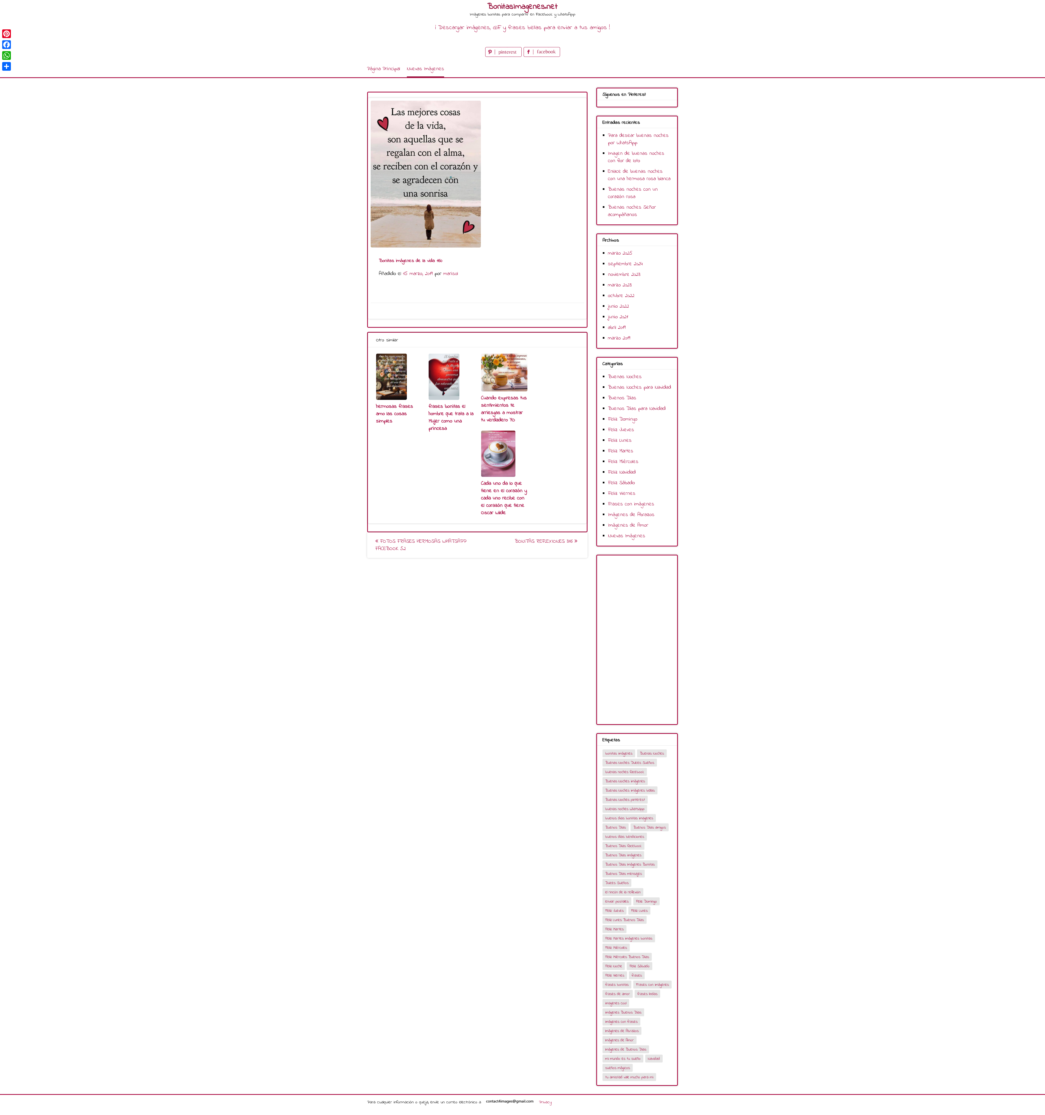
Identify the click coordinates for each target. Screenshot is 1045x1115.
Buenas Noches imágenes (625, 781)
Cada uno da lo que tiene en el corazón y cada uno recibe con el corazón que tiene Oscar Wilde (504, 498)
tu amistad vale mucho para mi (629, 1077)
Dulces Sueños (617, 883)
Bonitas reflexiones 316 (544, 541)
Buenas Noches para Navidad (639, 387)
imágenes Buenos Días (623, 1012)
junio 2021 (618, 317)
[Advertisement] (637, 639)
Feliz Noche (613, 966)
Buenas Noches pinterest (625, 800)
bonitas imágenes (618, 753)
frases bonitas (617, 985)
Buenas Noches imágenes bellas (630, 790)
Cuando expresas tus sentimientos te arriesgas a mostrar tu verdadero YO (504, 409)
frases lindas (647, 994)
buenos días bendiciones (624, 837)
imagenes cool (615, 1003)
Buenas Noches (625, 377)
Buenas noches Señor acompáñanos (632, 211)
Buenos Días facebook (623, 846)
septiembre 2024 (625, 264)
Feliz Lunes (620, 440)
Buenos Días (622, 398)
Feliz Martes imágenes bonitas (628, 938)
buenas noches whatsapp (624, 809)
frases (637, 975)
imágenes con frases (621, 1022)
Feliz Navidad (622, 472)
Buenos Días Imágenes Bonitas (630, 864)
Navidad (654, 1059)
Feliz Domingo (622, 419)
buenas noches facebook (624, 772)
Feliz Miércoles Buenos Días (627, 957)
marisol (450, 273)
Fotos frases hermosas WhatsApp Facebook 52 (420, 545)
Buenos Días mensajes (623, 874)
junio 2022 (618, 306)
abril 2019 (617, 327)
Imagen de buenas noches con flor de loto (636, 157)
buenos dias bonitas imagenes (629, 818)
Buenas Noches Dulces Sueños (629, 763)
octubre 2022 (621, 295)
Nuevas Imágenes (425, 69)
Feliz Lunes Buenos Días (624, 920)
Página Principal (383, 69)
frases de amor (617, 994)
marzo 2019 (619, 338)
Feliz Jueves (621, 430)
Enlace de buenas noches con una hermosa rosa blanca (639, 175)
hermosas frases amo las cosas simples (394, 414)
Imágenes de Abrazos (631, 514)
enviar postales (617, 901)
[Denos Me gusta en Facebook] (542, 55)
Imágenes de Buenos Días (625, 1049)
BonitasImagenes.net (522, 7)
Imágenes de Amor (628, 525)
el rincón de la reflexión (623, 892)
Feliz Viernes (621, 493)
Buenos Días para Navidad (637, 408)
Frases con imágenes (631, 504)
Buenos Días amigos (649, 827)
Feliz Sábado (621, 483)
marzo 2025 (620, 253)
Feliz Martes (620, 451)
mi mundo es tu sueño (623, 1059)
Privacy (545, 1102)
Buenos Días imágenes (623, 855)
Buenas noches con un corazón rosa (633, 193)
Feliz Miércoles (623, 461)
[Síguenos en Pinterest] (504, 55)
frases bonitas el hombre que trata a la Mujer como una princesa (451, 417)
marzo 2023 (620, 285)
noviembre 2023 (624, 274)
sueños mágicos (617, 1068)
